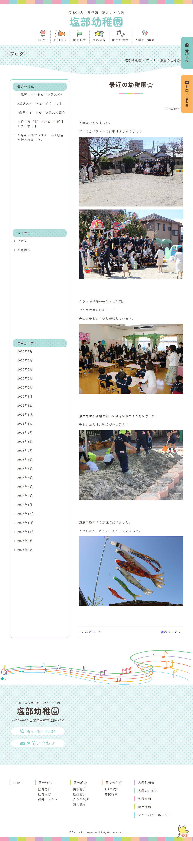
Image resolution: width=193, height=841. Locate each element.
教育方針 (44, 789)
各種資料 (187, 55)
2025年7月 (25, 450)
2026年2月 (25, 387)
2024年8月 (25, 549)
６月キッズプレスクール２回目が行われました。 (40, 137)
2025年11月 (25, 414)
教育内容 (44, 794)
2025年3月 (25, 486)
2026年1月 (25, 396)
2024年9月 (25, 540)
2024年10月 (25, 531)
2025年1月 (25, 504)
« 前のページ (92, 632)
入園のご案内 (145, 40)
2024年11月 (25, 522)
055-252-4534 (40, 731)
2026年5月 (25, 369)
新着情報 (24, 250)
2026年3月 (25, 378)
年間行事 (111, 794)
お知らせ (60, 40)
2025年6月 (25, 459)
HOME (42, 40)
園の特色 (79, 40)
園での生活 (120, 40)
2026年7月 (25, 351)
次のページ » (170, 632)
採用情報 (144, 807)
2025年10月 (25, 423)
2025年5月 (25, 468)
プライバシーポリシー (154, 815)
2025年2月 (25, 495)
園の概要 (79, 804)
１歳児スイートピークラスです (40, 94)
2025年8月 (25, 441)
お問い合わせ (187, 96)
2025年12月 (25, 405)
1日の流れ (112, 789)
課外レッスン (48, 799)
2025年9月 (25, 432)
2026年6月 (25, 360)
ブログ (22, 241)
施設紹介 (79, 789)
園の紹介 (99, 40)
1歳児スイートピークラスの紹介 (41, 112)
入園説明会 (146, 782)
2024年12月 (25, 513)
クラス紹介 (81, 799)
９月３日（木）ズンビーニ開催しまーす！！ (40, 123)
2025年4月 (25, 477)
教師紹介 (79, 794)
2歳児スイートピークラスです (39, 103)
